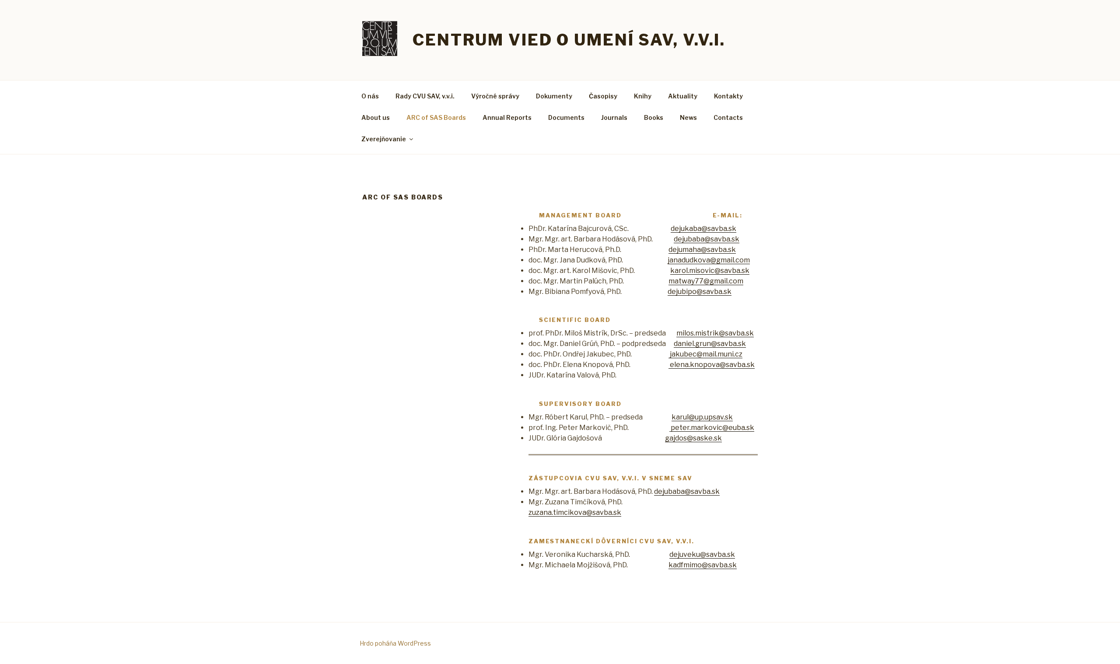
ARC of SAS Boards (436, 117)
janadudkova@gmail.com (709, 260)
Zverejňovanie (383, 139)
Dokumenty (554, 96)
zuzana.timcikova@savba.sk (574, 512)
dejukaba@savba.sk (703, 228)
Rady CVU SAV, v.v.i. (425, 96)
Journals (614, 117)
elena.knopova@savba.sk (711, 364)
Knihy (642, 96)
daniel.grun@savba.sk (710, 343)
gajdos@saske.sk (693, 438)
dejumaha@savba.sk (702, 249)
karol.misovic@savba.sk (709, 270)
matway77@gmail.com (705, 281)
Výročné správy (495, 96)
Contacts (728, 117)
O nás (370, 96)
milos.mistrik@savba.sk (715, 333)
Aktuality (682, 96)
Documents (566, 117)
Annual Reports (507, 117)
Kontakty (728, 96)
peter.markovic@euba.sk (711, 427)
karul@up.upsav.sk (702, 417)
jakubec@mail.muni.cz (705, 354)
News (688, 117)
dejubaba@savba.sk (706, 239)
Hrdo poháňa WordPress (395, 643)
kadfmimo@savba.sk (702, 565)
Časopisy (603, 96)
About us (375, 117)
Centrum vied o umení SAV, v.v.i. (569, 39)
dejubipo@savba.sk (700, 291)
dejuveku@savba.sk (702, 554)
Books (653, 117)
